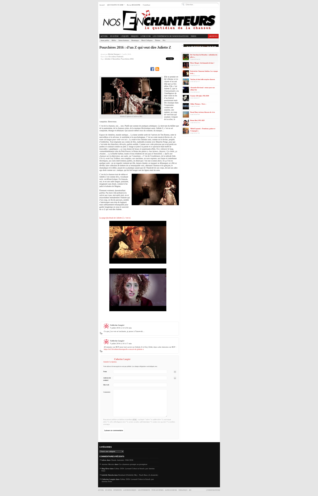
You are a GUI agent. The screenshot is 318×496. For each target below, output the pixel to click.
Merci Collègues (147, 40)
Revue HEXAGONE (133, 5)
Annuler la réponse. (110, 362)
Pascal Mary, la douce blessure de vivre (202, 112)
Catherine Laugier (122, 359)
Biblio (114, 40)
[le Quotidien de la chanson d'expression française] (159, 20)
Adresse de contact (107, 379)
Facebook (152, 69)
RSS (157, 69)
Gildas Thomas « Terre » (198, 104)
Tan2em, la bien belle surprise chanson (202, 79)
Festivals (120, 57)
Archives (213, 36)
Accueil (102, 5)
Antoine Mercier (107, 464)
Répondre (101, 333)
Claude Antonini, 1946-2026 (122, 460)
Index (193, 36)
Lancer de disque (129, 490)
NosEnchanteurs (213, 490)
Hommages (135, 40)
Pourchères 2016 (127, 59)
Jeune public (105, 40)
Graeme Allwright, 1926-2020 (199, 96)
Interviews (117, 490)
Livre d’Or (146, 36)
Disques (134, 36)
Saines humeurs (124, 40)
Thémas (157, 40)
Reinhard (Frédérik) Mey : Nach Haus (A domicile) (138, 475)
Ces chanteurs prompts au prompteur (133, 464)
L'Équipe (125, 36)
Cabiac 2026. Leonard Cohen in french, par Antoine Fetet (128, 469)
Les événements (144, 490)
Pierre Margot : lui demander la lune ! (202, 63)
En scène (114, 36)
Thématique (182, 490)
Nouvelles (116, 59)
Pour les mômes (157, 490)
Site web (106, 385)
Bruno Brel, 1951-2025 (197, 120)
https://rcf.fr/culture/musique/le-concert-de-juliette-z (124, 349)
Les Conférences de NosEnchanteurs (171, 36)
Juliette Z (108, 59)
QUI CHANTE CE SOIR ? (115, 5)
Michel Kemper (114, 54)
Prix (164, 40)
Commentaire (106, 392)
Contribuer (146, 5)
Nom (105, 371)
